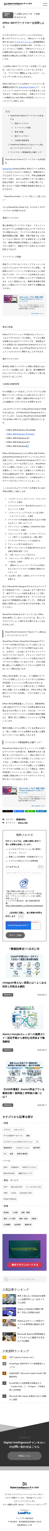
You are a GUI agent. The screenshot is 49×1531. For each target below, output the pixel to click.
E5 (27, 446)
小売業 (15, 1212)
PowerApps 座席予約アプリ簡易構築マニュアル (27, 1365)
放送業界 (17, 1225)
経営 (11, 1154)
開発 (28, 1136)
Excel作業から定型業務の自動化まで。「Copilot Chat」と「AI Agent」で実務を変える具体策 (27, 1386)
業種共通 (28, 1225)
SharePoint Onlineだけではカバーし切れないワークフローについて (26, 146)
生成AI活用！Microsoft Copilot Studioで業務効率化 (27, 1375)
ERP (5, 1167)
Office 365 (23, 823)
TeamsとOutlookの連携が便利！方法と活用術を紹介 (30, 1311)
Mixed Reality (9, 1173)
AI (37, 1142)
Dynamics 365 (26, 1193)
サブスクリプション (24, 42)
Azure (13, 1193)
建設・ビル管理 (9, 1219)
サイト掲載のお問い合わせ (13, 1505)
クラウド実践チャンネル (14, 1498)
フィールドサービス (33, 1187)
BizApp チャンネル (34, 1498)
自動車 (33, 1219)
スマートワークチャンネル (24, 1501)
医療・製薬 (25, 1212)
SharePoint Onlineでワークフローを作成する (26, 117)
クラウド (7, 1130)
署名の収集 (19, 132)
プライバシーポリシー (35, 1505)
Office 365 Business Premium (20, 434)
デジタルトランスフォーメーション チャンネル (23, 1494)
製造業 (6, 1212)
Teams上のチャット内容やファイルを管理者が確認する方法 (31, 1324)
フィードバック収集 (23, 128)
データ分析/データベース (13, 1136)
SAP (5, 1187)
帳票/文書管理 (22, 1154)
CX (5, 1154)
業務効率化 (7, 15)
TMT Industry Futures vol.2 (21, 1357)
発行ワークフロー (22, 136)
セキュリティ (19, 1130)
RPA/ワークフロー (29, 1167)
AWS (5, 1193)
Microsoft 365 (16, 1187)
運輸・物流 (23, 1219)
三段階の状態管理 (22, 140)
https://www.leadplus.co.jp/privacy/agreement (24, 906)
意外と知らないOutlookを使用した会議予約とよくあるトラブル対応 (31, 1299)
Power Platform (10, 1199)
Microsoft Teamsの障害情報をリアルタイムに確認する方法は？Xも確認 (31, 1337)
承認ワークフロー (22, 123)
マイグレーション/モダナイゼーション (18, 1142)
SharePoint (7, 169)
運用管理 (36, 1148)
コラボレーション (22, 1148)
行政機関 (7, 1225)
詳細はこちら (24, 1456)
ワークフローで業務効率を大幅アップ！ (26, 152)
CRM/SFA (15, 1167)
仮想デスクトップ (25, 1173)
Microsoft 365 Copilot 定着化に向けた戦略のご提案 (27, 1398)
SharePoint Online (27, 87)
